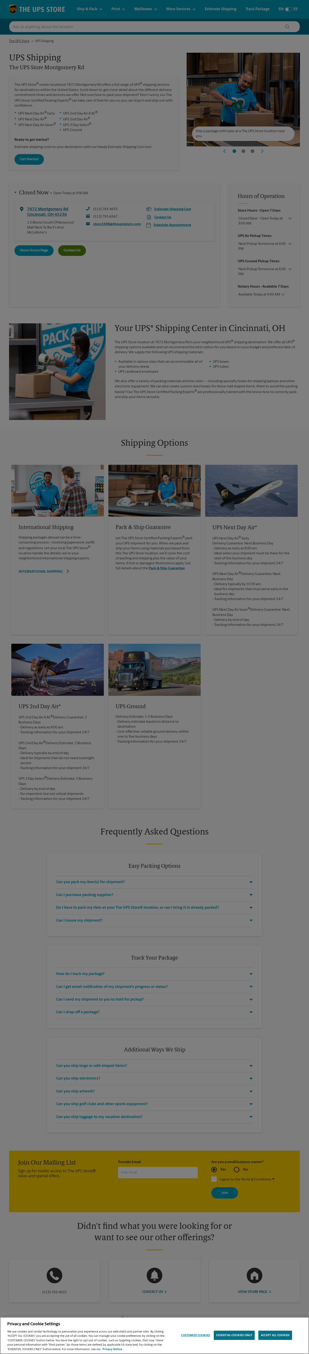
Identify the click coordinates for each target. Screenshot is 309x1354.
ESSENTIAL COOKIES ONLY (234, 1335)
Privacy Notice (112, 1349)
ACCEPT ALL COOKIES (275, 1335)
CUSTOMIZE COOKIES (195, 1335)
